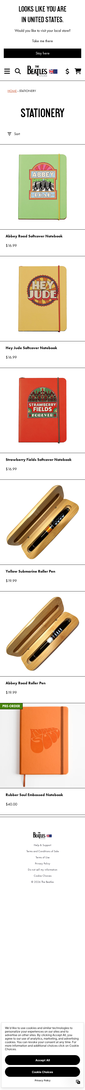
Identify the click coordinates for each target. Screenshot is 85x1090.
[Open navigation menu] (7, 71)
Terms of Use (43, 857)
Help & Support (42, 845)
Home (12, 91)
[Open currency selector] (67, 71)
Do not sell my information (42, 869)
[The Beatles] (42, 71)
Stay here (43, 53)
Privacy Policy (42, 863)
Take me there (42, 40)
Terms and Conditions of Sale (42, 851)
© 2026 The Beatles (42, 882)
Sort (17, 133)
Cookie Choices (42, 876)
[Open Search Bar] (17, 71)
